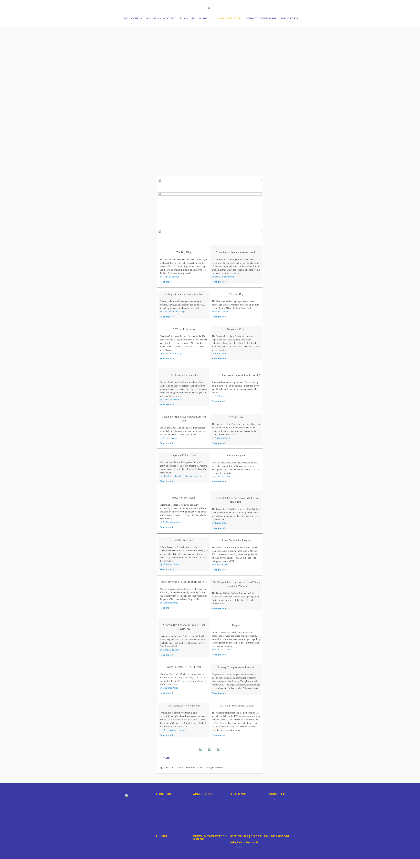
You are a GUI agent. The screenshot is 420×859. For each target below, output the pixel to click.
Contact (251, 18)
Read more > (167, 281)
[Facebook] (272, 7)
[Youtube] (289, 7)
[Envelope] (298, 7)
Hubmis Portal (268, 18)
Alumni (203, 18)
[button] (137, 18)
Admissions (153, 18)
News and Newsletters (227, 18)
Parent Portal (290, 18)
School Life (187, 18)
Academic (169, 18)
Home (124, 18)
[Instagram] (280, 7)
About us (136, 18)
